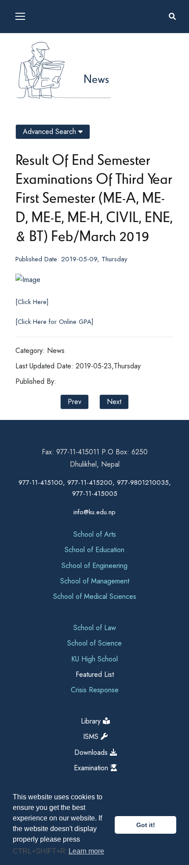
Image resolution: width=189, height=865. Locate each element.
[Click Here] (32, 302)
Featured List (95, 674)
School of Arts (94, 534)
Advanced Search (50, 131)
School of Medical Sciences (94, 596)
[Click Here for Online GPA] (54, 322)
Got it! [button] (145, 824)
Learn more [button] (86, 851)
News (96, 78)
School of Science (94, 643)
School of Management (94, 581)
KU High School (94, 659)
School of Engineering (94, 566)
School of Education (94, 550)
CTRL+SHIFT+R (40, 851)
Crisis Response (95, 690)
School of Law (94, 628)
